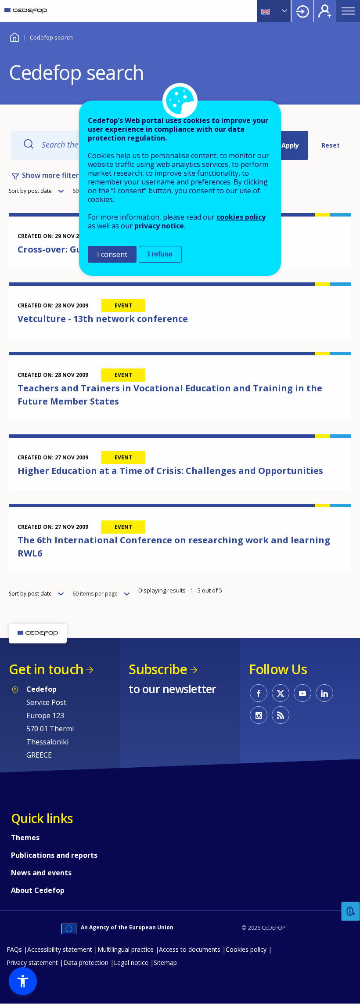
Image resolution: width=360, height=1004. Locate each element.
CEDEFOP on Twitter (280, 693)
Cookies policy (246, 949)
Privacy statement (32, 962)
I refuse (160, 254)
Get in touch (46, 669)
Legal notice (131, 962)
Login (302, 11)
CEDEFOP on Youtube (302, 693)
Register (325, 11)
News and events (41, 873)
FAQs (14, 949)
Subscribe (158, 669)
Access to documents (189, 949)
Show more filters (52, 175)
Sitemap (165, 962)
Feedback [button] (351, 911)
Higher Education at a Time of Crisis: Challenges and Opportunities (170, 471)
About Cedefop (38, 890)
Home (14, 36)
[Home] (25, 11)
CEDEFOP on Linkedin (324, 693)
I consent (112, 254)
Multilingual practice (125, 949)
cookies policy (241, 217)
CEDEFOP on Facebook (258, 693)
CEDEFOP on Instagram (258, 715)
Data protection (85, 962)
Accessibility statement (59, 949)
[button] (23, 981)
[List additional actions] (284, 11)
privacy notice (159, 226)
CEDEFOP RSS (280, 715)
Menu (348, 10)
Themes (25, 837)
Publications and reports (54, 855)
